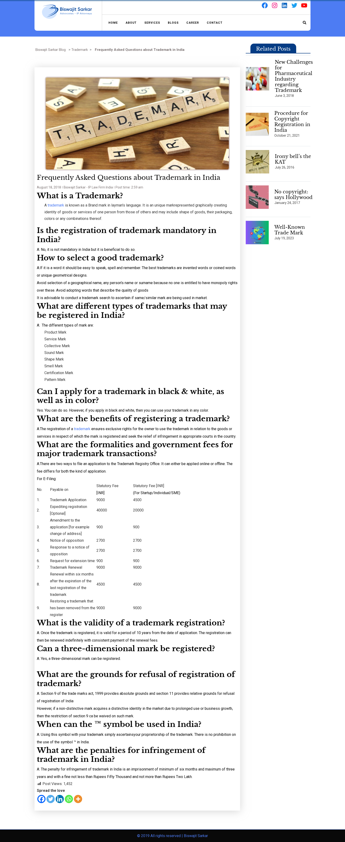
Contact (214, 22)
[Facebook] (41, 799)
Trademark (79, 50)
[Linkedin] (60, 799)
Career (192, 22)
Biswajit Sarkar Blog (50, 50)
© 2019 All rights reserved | (160, 836)
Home (113, 22)
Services (152, 22)
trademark (55, 205)
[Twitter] (50, 799)
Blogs (173, 22)
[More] (78, 799)
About (131, 22)
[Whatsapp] (69, 799)
